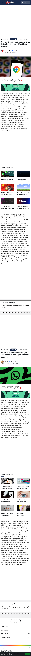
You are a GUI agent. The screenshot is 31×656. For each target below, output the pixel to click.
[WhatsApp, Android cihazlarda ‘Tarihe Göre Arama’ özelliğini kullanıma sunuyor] (7, 177)
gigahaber (8, 51)
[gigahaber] (10, 2)
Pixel (6, 361)
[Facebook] (10, 621)
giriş (16, 305)
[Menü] (2, 2)
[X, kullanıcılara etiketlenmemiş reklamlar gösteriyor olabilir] (7, 497)
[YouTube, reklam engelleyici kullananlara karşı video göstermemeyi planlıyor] (23, 511)
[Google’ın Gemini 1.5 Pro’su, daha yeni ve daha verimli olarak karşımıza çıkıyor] (23, 177)
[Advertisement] (15, 21)
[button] (22, 2)
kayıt (27, 305)
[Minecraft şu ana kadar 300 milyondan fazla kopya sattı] (23, 190)
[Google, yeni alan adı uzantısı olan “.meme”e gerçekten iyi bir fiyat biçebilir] (23, 484)
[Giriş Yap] (25, 2)
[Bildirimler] (28, 2)
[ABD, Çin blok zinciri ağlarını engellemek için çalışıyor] (7, 190)
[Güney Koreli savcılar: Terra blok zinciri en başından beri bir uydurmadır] (23, 204)
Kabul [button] (28, 653)
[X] (15, 621)
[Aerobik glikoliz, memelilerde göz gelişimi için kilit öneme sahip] (23, 497)
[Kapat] (29, 647)
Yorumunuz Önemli (9, 303)
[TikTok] (20, 621)
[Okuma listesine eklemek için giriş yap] (21, 80)
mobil (8, 95)
